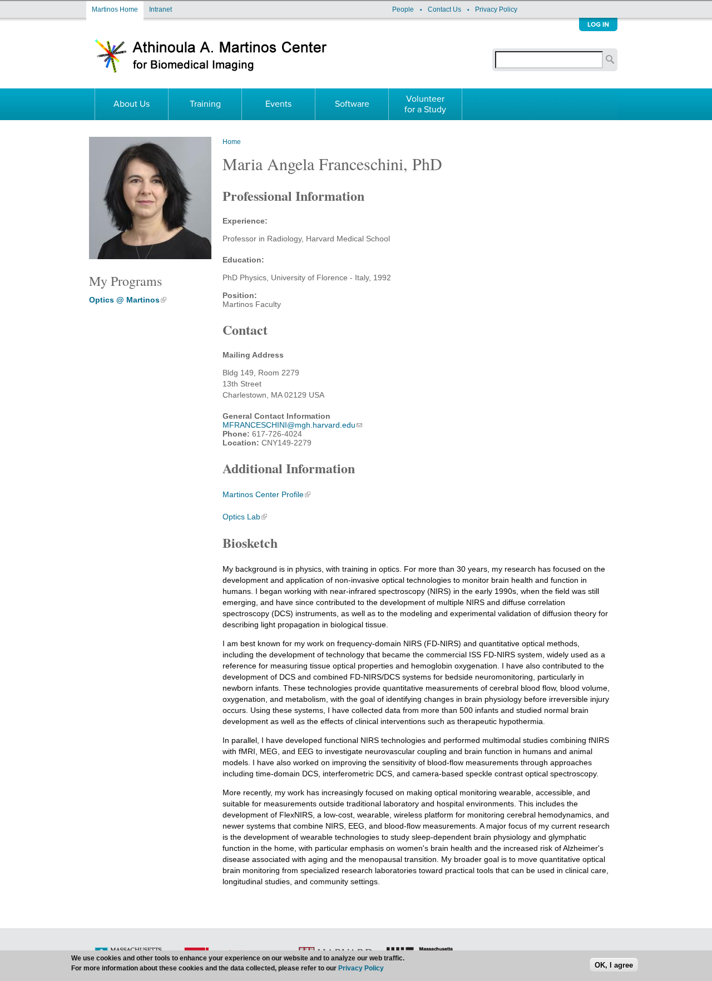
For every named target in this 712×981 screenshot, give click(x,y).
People (403, 9)
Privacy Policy (496, 9)
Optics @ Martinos (124, 299)
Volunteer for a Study (425, 104)
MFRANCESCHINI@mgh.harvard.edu (288, 424)
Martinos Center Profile (263, 494)
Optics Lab (241, 516)
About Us (131, 104)
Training (205, 104)
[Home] (212, 67)
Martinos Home (115, 9)
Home (231, 142)
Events (278, 104)
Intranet (160, 9)
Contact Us (444, 9)
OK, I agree (614, 964)
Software (352, 104)
